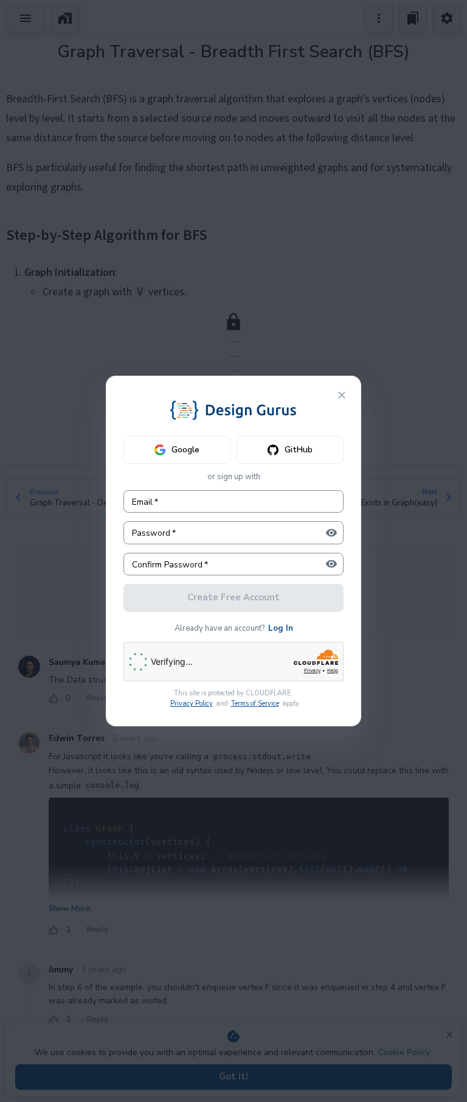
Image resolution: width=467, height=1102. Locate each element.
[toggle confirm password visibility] (331, 564)
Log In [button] (280, 628)
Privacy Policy (191, 703)
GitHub (299, 449)
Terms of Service (255, 703)
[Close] (342, 395)
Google (185, 449)
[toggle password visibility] (331, 533)
